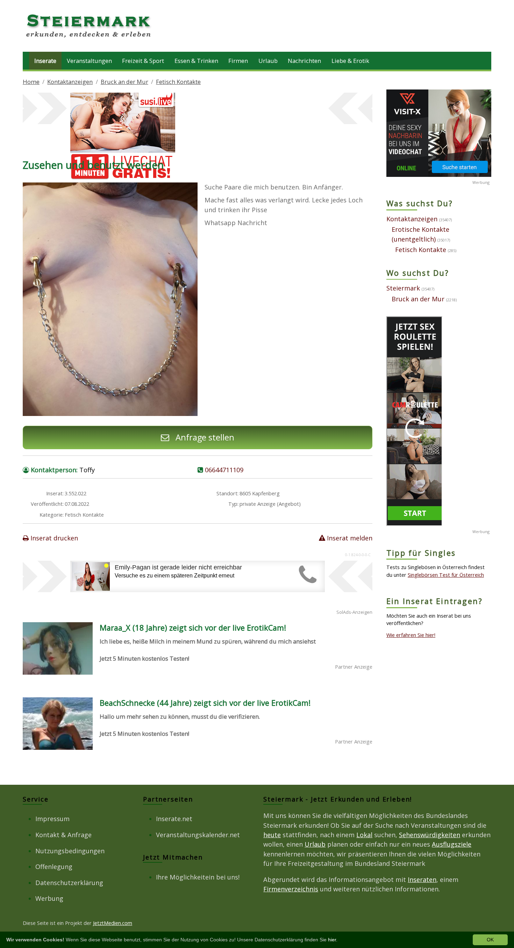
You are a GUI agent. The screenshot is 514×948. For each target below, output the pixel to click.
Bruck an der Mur (124, 82)
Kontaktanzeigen (70, 82)
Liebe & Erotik (350, 61)
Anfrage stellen (203, 437)
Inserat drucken (53, 538)
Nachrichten (304, 61)
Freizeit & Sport (143, 61)
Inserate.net (174, 818)
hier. (332, 939)
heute (272, 835)
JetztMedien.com (112, 922)
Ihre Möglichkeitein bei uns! (198, 877)
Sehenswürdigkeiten (429, 835)
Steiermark (403, 288)
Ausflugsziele (451, 844)
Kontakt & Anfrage (63, 835)
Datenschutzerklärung (69, 882)
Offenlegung (53, 866)
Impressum (52, 818)
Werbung (49, 898)
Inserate (45, 61)
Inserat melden (348, 538)
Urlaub (268, 61)
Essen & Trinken (196, 61)
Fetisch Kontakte (178, 82)
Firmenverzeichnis (290, 889)
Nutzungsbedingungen (70, 851)
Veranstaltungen (89, 61)
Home (31, 82)
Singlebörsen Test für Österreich (446, 574)
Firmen (238, 61)
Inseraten (422, 879)
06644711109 (224, 470)
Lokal (364, 835)
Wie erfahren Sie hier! (410, 634)
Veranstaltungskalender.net (198, 835)
